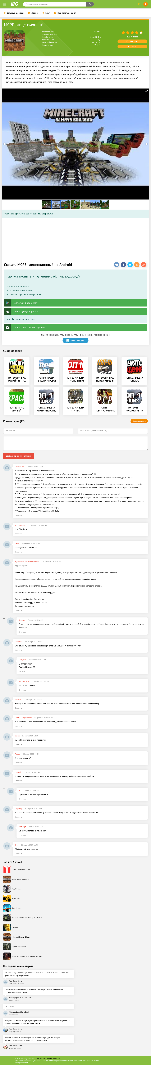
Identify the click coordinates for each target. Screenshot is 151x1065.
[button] (146, 91)
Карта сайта (41, 1059)
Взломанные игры (15, 13)
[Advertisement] (75, 239)
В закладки (134, 41)
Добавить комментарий (18, 456)
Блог (47, 13)
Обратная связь (54, 1059)
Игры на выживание (83, 334)
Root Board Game (15, 981)
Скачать (134, 46)
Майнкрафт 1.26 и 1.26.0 (19, 1012)
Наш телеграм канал (67, 13)
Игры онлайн (66, 334)
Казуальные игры (102, 334)
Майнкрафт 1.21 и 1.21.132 (20, 998)
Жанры (35, 13)
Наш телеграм (77, 340)
